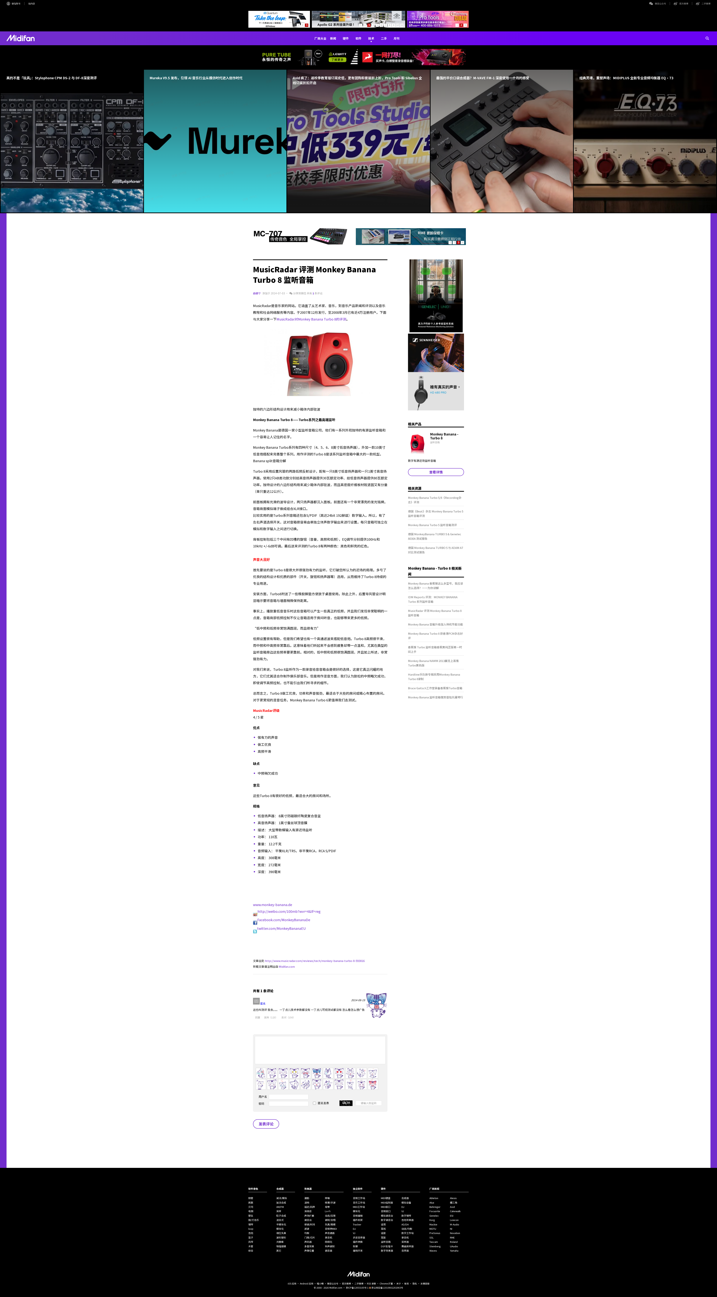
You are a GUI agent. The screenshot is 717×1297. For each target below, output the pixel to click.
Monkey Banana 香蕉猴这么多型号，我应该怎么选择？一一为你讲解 (435, 585)
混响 (306, 1202)
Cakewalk (455, 1211)
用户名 (263, 1097)
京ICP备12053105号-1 (357, 1287)
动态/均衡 (406, 1228)
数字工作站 (407, 1233)
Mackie (433, 1224)
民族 (250, 1202)
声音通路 (330, 1233)
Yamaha (454, 1250)
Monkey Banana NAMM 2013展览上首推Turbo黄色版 (433, 663)
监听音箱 (386, 1242)
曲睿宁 (257, 293)
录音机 (328, 1237)
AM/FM (280, 1207)
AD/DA (405, 1224)
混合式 (280, 1220)
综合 (250, 1250)
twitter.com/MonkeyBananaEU (281, 928)
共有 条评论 (314, 293)
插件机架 (358, 1220)
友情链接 (424, 1283)
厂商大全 (320, 38)
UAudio (454, 1246)
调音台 (308, 1220)
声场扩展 (309, 1215)
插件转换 (358, 1242)
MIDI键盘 (385, 1198)
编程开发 (358, 1250)
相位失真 (281, 1233)
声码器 (308, 1242)
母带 (327, 1207)
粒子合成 (281, 1215)
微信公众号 (660, 3)
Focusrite (434, 1211)
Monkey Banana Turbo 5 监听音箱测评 (432, 525)
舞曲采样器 (407, 1246)
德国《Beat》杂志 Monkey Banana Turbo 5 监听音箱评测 (435, 513)
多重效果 (309, 1246)
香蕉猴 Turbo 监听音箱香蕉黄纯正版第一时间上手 (435, 649)
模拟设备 (406, 1202)
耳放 (383, 1237)
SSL (431, 1237)
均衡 (306, 1233)
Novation (455, 1233)
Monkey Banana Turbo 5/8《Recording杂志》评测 (434, 500)
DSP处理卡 (387, 1246)
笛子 (250, 1237)
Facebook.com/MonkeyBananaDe (283, 919)
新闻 (333, 38)
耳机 (383, 1228)
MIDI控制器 (387, 1202)
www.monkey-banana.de (272, 904)
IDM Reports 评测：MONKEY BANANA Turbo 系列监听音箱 (432, 599)
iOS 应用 (292, 1283)
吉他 (250, 1233)
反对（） (288, 1017)
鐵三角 (453, 1202)
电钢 (250, 1211)
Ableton (433, 1198)
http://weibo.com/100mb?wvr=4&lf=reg (289, 911)
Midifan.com (287, 966)
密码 (261, 1103)
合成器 (405, 1198)
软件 (358, 38)
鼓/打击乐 (253, 1220)
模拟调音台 (387, 1215)
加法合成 (281, 1202)
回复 (257, 1017)
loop (250, 1228)
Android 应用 (306, 1283)
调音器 (328, 1250)
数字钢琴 (406, 1215)
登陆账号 (16, 3)
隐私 (414, 1283)
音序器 (405, 1250)
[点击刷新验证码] (346, 1103)
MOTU (432, 1228)
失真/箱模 (330, 1224)
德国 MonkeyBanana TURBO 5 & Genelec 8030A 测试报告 (434, 536)
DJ (354, 1228)
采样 (278, 1211)
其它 (278, 1250)
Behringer (434, 1207)
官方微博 (683, 3)
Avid (452, 1207)
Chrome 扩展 (386, 1283)
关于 (398, 1283)
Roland (454, 1242)
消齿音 (308, 1211)
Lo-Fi (327, 1211)
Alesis (453, 1198)
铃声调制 (330, 1246)
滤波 (306, 1228)
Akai (431, 1202)
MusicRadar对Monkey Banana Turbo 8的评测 (311, 319)
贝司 (250, 1207)
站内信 (31, 3)
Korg (432, 1220)
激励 (306, 1198)
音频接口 (386, 1211)
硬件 (346, 38)
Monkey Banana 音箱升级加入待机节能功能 (435, 624)
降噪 (327, 1198)
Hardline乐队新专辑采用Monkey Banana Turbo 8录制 (434, 676)
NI (451, 1228)
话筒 (383, 1224)
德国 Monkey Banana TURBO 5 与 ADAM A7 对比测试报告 (435, 550)
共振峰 (280, 1242)
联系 (406, 1283)
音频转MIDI (331, 1228)
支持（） (271, 1017)
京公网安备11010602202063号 (387, 1287)
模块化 (280, 1228)
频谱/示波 (330, 1202)
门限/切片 (309, 1237)
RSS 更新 (371, 1283)
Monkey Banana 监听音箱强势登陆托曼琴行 (435, 697)
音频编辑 (358, 1215)
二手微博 (706, 3)
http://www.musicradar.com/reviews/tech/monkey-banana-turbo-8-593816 (315, 961)
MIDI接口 (385, 1207)
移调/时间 (309, 1224)
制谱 (355, 1246)
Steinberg (435, 1246)
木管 (250, 1246)
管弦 (250, 1215)
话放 (383, 1233)
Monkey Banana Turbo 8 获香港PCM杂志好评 (435, 635)
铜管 (250, 1198)
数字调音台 (387, 1220)
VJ (354, 1233)
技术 (371, 38)
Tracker (357, 1224)
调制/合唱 (330, 1220)
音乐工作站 (359, 1202)
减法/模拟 (281, 1198)
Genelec (434, 1215)
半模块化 (281, 1224)
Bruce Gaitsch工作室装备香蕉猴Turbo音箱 (435, 688)
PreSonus (434, 1233)
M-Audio (454, 1224)
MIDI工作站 (359, 1207)
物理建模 (281, 1246)
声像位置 (309, 1250)
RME (452, 1237)
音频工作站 (359, 1198)
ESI (451, 1215)
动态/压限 (330, 1215)
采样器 (405, 1242)
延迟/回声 (309, 1207)
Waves (433, 1250)
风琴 (250, 1242)
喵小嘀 (320, 1283)
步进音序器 (359, 1237)
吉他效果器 (407, 1220)
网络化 (328, 1242)
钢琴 (250, 1224)
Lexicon (454, 1220)
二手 (384, 38)
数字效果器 (387, 1250)
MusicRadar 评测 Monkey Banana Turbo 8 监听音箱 (435, 613)
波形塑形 (281, 1237)
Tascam (433, 1242)
